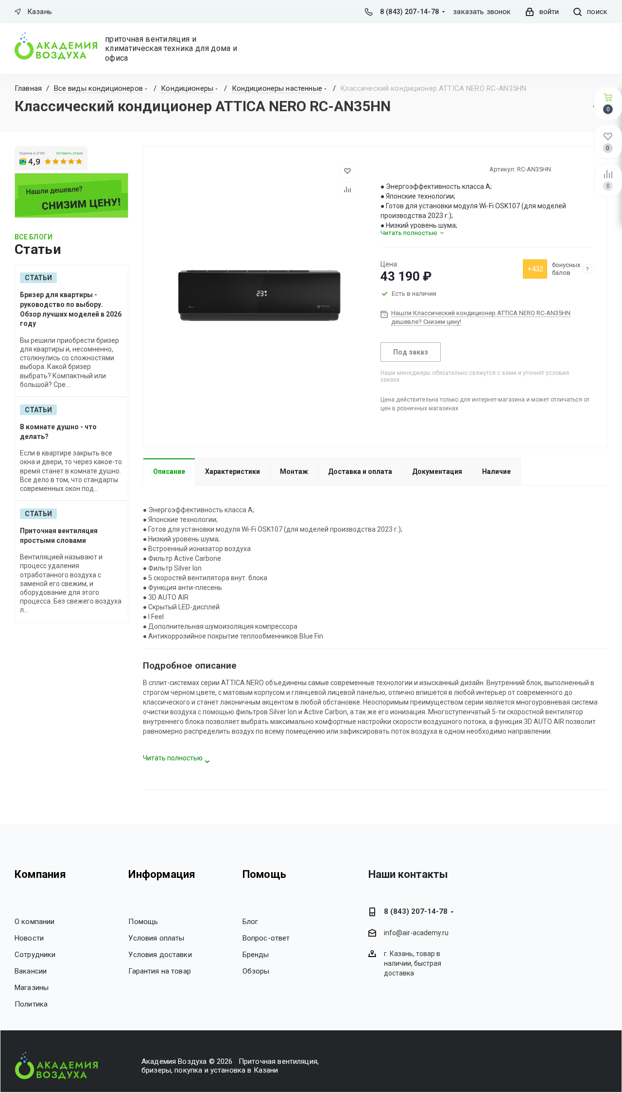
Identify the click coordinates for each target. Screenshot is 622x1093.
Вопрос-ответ (266, 938)
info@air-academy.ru (416, 933)
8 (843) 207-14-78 (409, 12)
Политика (31, 1004)
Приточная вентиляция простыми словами (59, 535)
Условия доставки (159, 954)
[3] (402, 169)
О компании (35, 921)
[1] (384, 169)
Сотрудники (35, 954)
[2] (393, 169)
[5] (419, 169)
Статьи (38, 278)
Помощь (143, 921)
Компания (40, 874)
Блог (250, 921)
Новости (29, 938)
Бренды (255, 954)
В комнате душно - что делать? (58, 431)
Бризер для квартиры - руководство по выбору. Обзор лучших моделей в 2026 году (70, 309)
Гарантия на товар (159, 971)
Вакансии (31, 971)
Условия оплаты (156, 938)
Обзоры (256, 971)
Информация (161, 874)
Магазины (32, 987)
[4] (411, 169)
